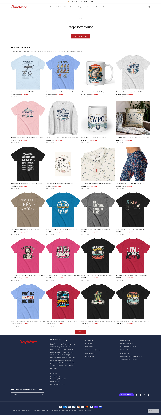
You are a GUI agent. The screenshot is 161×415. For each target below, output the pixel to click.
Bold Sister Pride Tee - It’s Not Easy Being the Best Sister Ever (63, 275)
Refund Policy (89, 356)
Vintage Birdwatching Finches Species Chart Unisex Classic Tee (61, 92)
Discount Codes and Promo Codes (131, 356)
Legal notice (88, 410)
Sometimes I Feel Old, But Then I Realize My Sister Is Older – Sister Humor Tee (61, 229)
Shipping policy (66, 410)
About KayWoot (125, 340)
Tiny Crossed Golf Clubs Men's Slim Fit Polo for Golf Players (96, 183)
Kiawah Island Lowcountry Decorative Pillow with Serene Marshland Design (133, 138)
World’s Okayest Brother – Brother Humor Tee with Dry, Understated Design (27, 321)
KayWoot (17, 410)
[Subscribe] (42, 394)
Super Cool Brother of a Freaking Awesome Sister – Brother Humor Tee (61, 321)
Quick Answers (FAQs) (92, 350)
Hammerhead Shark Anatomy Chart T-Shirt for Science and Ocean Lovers (27, 92)
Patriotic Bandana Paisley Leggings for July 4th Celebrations (130, 183)
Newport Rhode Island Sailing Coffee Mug (93, 138)
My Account (89, 340)
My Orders (88, 343)
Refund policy (46, 410)
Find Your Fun (124, 353)
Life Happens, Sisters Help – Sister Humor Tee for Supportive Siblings (95, 229)
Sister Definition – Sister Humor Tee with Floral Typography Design (130, 229)
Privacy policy (37, 410)
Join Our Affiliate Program (128, 360)
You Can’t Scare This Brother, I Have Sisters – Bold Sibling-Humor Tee (96, 275)
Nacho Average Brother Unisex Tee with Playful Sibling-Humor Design (97, 321)
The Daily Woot (125, 350)
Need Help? (89, 347)
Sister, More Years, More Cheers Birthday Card (59, 183)
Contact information (77, 410)
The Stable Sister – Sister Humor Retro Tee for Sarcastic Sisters (27, 275)
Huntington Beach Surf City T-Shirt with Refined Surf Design (131, 92)
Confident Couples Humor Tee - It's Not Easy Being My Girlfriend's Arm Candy (132, 321)
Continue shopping (80, 36)
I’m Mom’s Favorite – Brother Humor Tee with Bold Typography (131, 275)
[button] (56, 7)
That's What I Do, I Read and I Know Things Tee (25, 229)
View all (80, 332)
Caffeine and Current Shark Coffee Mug (92, 92)
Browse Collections (126, 343)
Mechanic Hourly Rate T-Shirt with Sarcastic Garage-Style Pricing (26, 183)
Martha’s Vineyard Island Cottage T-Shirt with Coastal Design (27, 138)
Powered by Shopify (25, 410)
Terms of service (56, 410)
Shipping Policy (90, 353)
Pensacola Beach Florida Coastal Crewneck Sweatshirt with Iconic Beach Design (62, 138)
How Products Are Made (128, 347)
